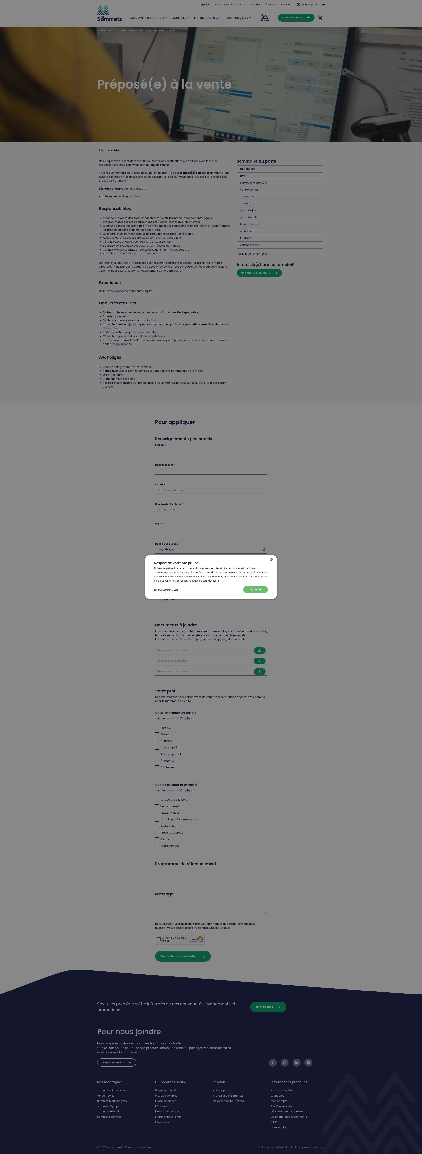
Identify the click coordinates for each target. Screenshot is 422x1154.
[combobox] (271, 559)
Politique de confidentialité (203, 580)
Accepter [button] (256, 589)
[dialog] (211, 577)
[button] (166, 590)
